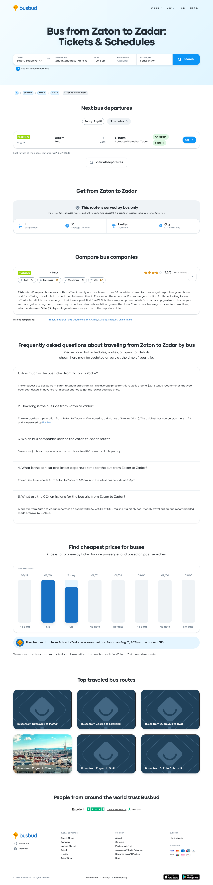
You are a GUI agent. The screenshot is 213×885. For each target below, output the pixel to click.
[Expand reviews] (192, 277)
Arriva (94, 320)
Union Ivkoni (125, 320)
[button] (48, 59)
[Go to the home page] (25, 8)
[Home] (17, 93)
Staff (26, 280)
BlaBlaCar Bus (64, 320)
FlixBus (54, 273)
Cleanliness (73, 280)
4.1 (32, 280)
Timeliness (48, 280)
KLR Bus (102, 320)
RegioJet (112, 320)
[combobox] (29, 59)
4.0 (57, 280)
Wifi (96, 280)
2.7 (101, 280)
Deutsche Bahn (81, 320)
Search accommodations (35, 69)
